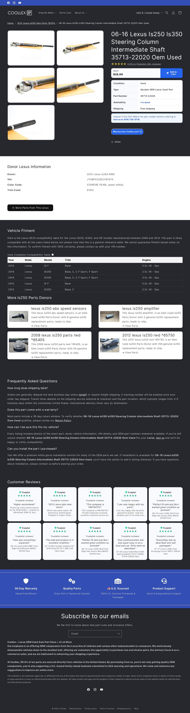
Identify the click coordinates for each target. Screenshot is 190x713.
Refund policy (75, 709)
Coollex (63, 709)
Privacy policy (90, 709)
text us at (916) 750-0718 (126, 119)
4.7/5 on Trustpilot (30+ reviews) (144, 64)
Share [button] (118, 141)
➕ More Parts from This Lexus (30, 207)
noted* (83, 394)
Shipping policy (124, 709)
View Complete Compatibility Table (28, 254)
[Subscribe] (118, 633)
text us (160, 437)
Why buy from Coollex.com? (127, 132)
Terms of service (107, 709)
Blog (136, 709)
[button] (47, 13)
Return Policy (63, 420)
